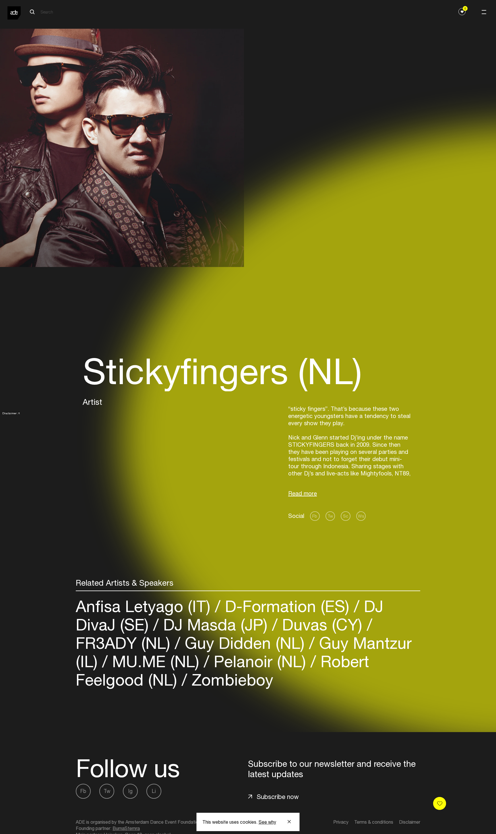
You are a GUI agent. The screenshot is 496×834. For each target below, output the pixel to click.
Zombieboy (230, 679)
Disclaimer (9, 413)
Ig (130, 791)
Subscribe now (278, 796)
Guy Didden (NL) (244, 643)
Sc (345, 516)
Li (154, 791)
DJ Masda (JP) (215, 624)
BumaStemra (126, 828)
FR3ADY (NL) (125, 643)
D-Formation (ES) (287, 606)
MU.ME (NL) (156, 661)
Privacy (340, 822)
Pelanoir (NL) (260, 661)
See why (267, 822)
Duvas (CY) (322, 624)
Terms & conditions (373, 822)
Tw (330, 516)
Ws (361, 516)
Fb (314, 516)
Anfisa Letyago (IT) (145, 606)
